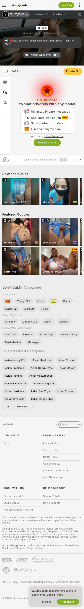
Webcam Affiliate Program (18, 509)
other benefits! (54, 136)
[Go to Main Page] (25, 5)
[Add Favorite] (6, 71)
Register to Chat (47, 142)
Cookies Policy (51, 463)
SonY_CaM (11, 287)
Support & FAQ (51, 496)
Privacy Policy (51, 443)
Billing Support (51, 503)
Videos (41, 14)
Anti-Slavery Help (53, 477)
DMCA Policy (50, 457)
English (66, 424)
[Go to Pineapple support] (6, 570)
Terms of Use (50, 450)
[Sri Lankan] (7, 301)
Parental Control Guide (56, 470)
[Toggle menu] (4, 5)
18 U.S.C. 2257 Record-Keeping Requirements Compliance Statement (41, 582)
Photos (60, 14)
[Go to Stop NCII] (25, 570)
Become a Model (13, 496)
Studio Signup (12, 503)
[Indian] (53, 301)
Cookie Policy (55, 594)
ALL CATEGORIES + (18, 406)
